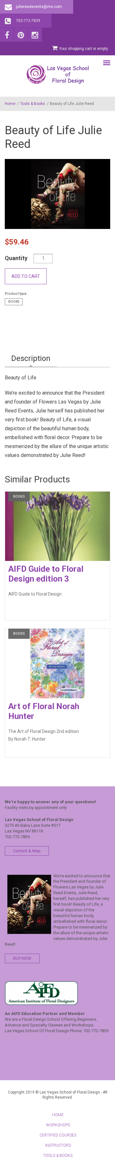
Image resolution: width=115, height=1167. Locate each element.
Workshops (58, 1125)
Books (13, 301)
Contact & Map (27, 850)
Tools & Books (32, 103)
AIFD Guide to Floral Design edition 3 (45, 574)
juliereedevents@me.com (39, 6)
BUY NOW (22, 958)
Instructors (58, 1145)
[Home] (57, 74)
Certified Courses (58, 1135)
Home (10, 103)
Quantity (16, 258)
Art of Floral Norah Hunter (43, 711)
